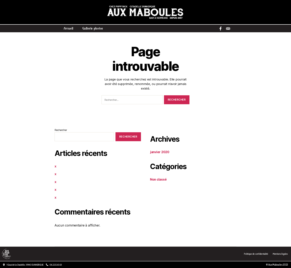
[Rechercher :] (131, 100)
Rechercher (61, 130)
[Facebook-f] (220, 28)
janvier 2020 (159, 152)
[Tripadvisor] (228, 28)
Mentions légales (280, 253)
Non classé (158, 179)
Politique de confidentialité (256, 253)
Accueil (68, 28)
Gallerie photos (92, 28)
